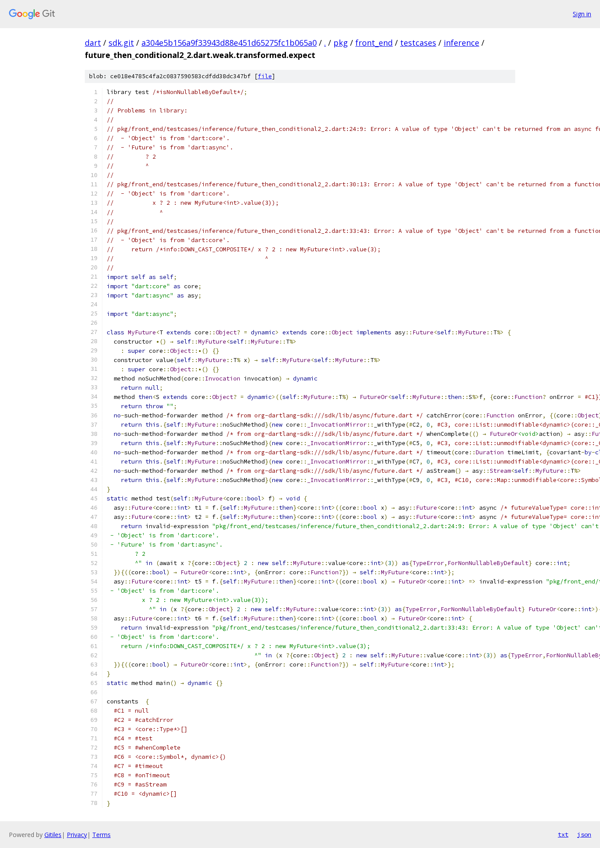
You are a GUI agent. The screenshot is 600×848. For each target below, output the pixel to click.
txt (563, 834)
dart (93, 42)
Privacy (77, 834)
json (584, 834)
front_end (374, 42)
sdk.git (121, 42)
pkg (340, 42)
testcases (418, 42)
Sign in (582, 14)
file (265, 76)
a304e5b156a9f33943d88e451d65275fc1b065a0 (229, 42)
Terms (101, 834)
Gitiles (52, 834)
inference (461, 42)
